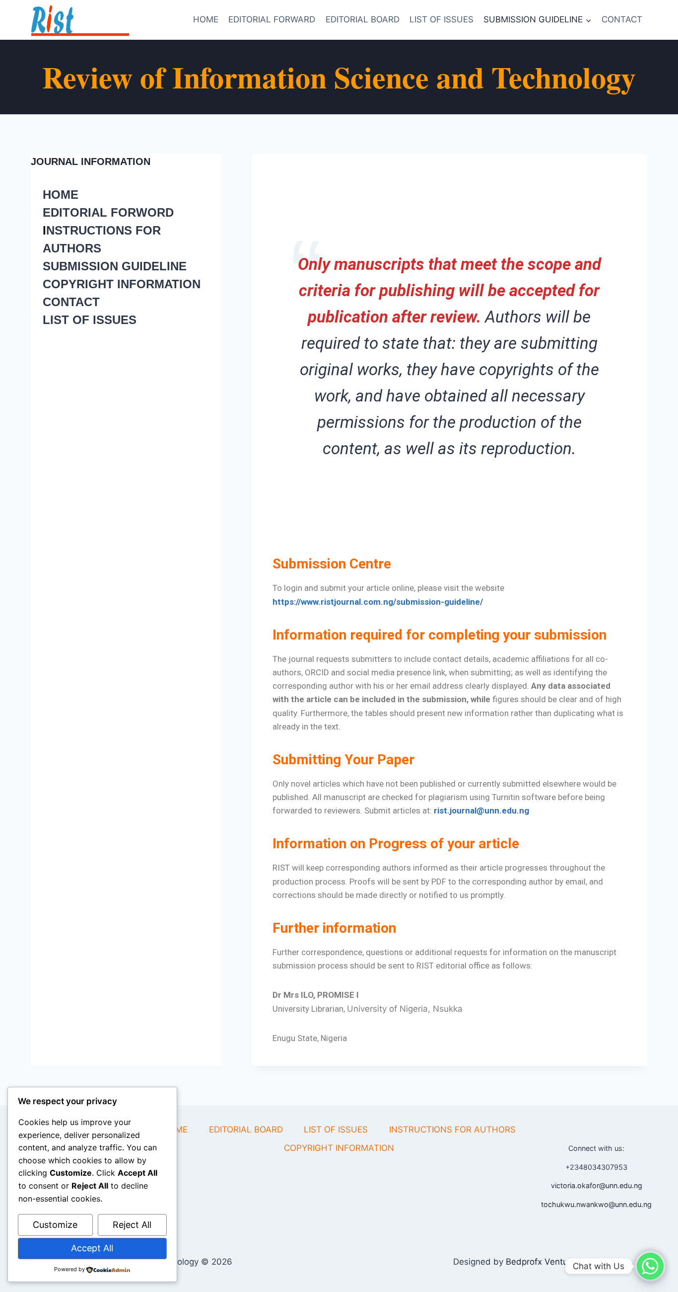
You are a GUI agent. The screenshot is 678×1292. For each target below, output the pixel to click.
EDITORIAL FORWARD (271, 19)
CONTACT (622, 19)
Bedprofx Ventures (543, 1262)
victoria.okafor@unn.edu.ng (596, 1185)
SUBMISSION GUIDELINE (115, 266)
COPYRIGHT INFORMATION (122, 284)
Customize (55, 1224)
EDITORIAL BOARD (363, 19)
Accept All (92, 1248)
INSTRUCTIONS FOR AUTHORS (452, 1129)
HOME (205, 19)
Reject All (132, 1224)
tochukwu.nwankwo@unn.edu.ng (596, 1204)
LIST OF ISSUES (441, 19)
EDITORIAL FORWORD (108, 212)
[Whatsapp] (650, 1266)
